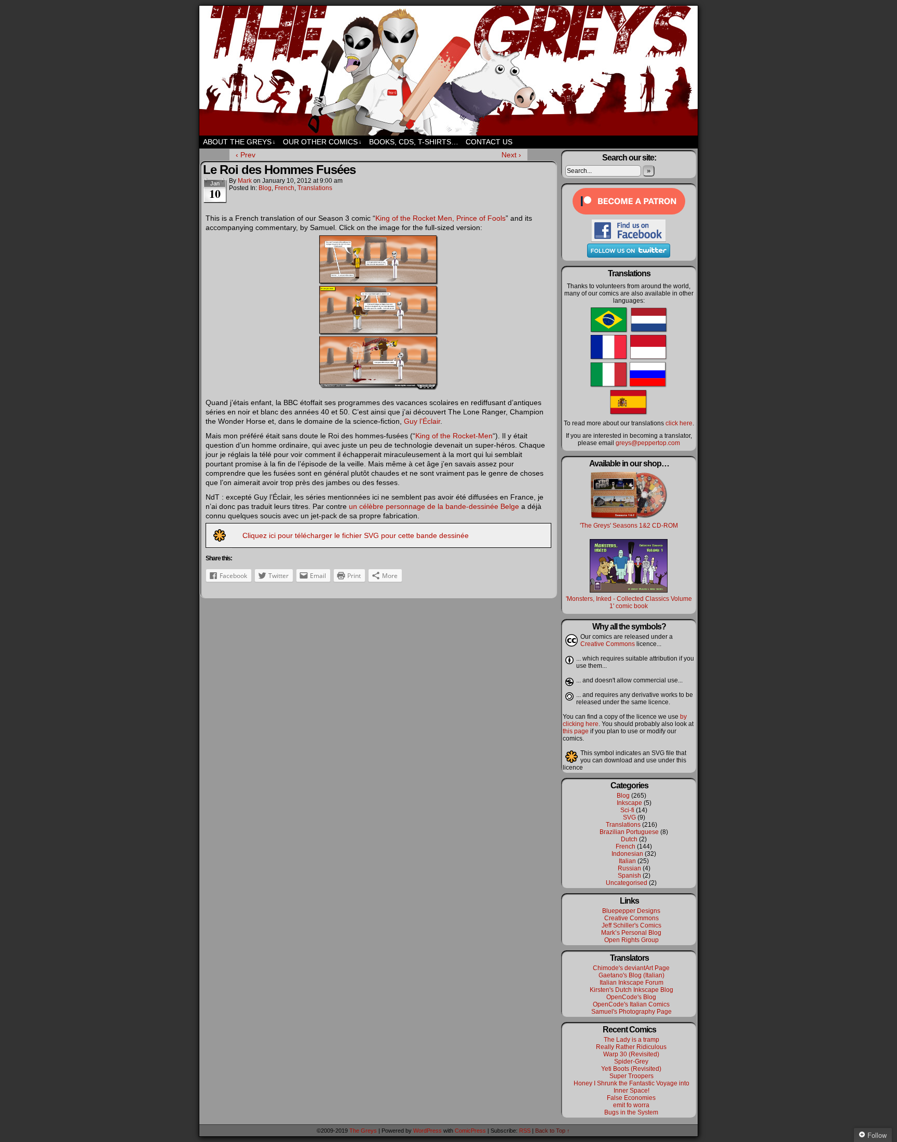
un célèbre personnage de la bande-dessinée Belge (434, 506)
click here (678, 423)
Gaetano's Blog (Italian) (631, 975)
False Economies (631, 1097)
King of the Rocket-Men (454, 436)
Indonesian (627, 853)
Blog (265, 188)
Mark (245, 180)
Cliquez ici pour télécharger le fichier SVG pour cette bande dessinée (355, 535)
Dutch (629, 839)
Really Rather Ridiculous (631, 1047)
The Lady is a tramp (631, 1039)
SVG (629, 817)
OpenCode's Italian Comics (631, 1004)
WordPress (427, 1130)
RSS (525, 1130)
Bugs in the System (631, 1112)
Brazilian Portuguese (629, 832)
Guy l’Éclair (422, 421)
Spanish (629, 875)
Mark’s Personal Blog (631, 932)
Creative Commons (607, 644)
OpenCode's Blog (631, 997)
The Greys (448, 71)
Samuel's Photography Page (631, 1011)
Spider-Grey (631, 1061)
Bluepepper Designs (631, 911)
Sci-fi (627, 810)
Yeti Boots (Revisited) (631, 1068)
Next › (511, 155)
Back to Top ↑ (552, 1130)
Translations (314, 188)
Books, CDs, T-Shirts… (413, 142)
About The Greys (239, 142)
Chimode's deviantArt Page (631, 968)
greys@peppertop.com (648, 443)
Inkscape (629, 803)
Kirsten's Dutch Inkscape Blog (631, 989)
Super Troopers (631, 1076)
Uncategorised (626, 882)
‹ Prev (245, 155)
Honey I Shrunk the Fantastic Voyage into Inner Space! (631, 1087)
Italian (627, 861)
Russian (629, 868)
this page (576, 731)
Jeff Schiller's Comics (631, 925)
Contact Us (489, 142)
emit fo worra (631, 1105)
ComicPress (470, 1130)
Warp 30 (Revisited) (631, 1054)
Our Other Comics (322, 142)
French (284, 188)
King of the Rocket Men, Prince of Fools (440, 218)
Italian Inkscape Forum (631, 982)
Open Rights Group (631, 940)
